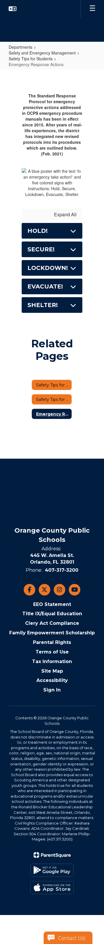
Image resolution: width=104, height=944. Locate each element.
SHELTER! (42, 305)
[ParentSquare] (52, 855)
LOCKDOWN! (47, 267)
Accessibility (52, 680)
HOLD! (37, 230)
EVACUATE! (45, 286)
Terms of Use (52, 652)
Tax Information (52, 661)
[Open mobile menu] (92, 8)
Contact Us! (71, 938)
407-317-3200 (61, 570)
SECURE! (41, 249)
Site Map (52, 671)
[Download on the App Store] (52, 887)
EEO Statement (52, 604)
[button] (12, 8)
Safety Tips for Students (31, 58)
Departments (20, 47)
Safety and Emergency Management (42, 53)
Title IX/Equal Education (52, 613)
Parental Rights (52, 642)
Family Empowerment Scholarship (52, 633)
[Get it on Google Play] (52, 870)
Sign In (52, 690)
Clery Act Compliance (52, 623)
